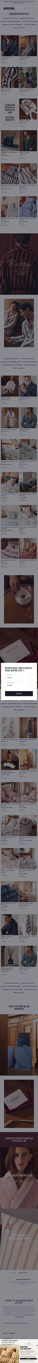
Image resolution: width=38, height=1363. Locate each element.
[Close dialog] (37, 1345)
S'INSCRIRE (28, 1358)
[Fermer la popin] (34, 666)
